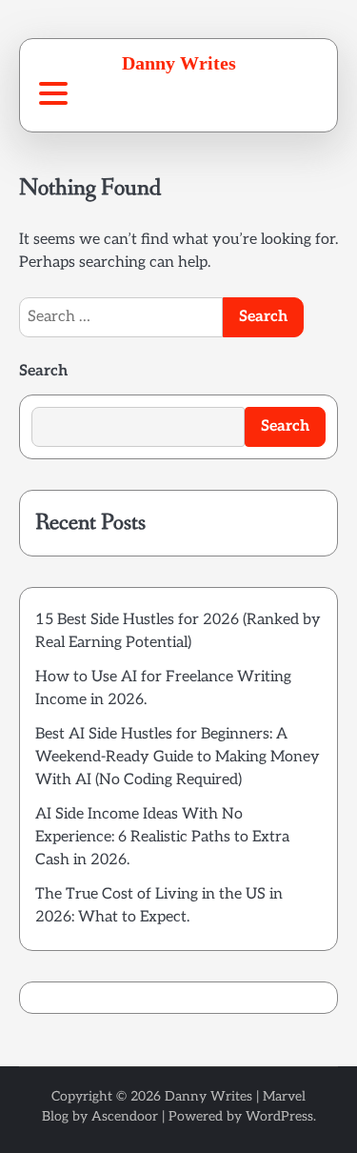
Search (43, 371)
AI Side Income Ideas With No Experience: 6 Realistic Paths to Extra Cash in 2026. (162, 837)
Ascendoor (124, 1116)
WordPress (279, 1116)
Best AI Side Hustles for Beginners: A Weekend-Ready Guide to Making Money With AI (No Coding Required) (177, 757)
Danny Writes (179, 62)
